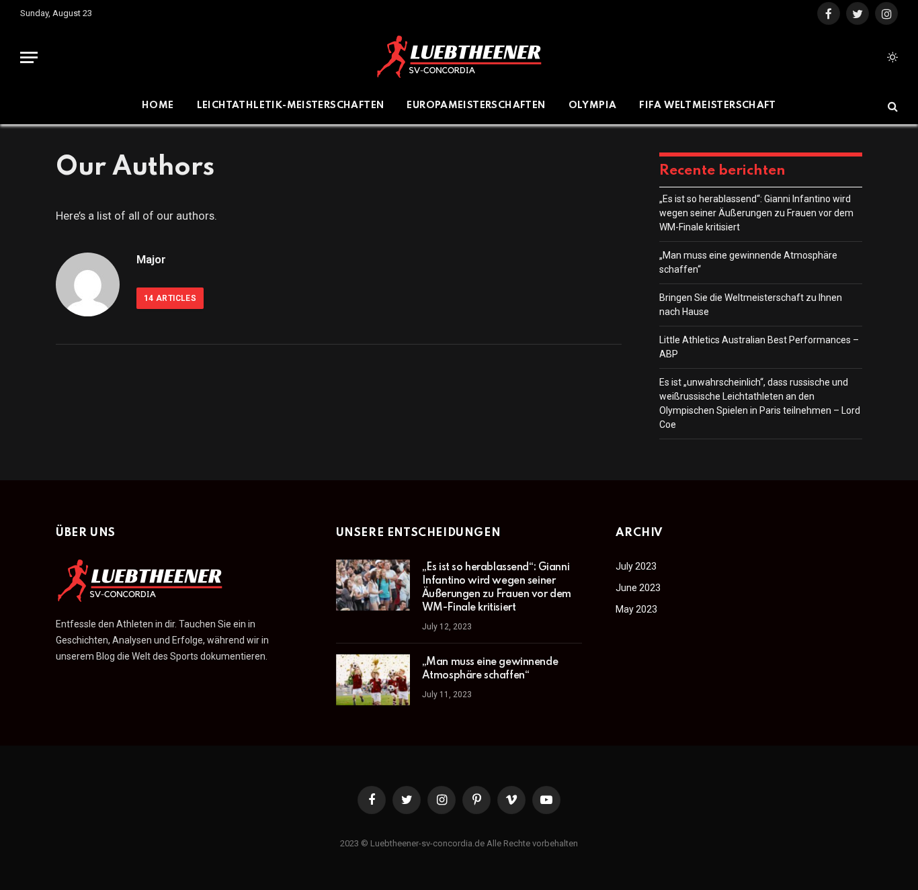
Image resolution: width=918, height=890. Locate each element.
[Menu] (29, 57)
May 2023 (636, 609)
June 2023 (638, 587)
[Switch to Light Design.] (891, 57)
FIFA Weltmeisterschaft (707, 105)
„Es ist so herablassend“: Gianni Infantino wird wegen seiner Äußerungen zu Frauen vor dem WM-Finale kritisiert (756, 212)
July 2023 (636, 566)
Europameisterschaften (476, 105)
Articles (170, 298)
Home (158, 105)
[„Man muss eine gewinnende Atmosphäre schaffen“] (373, 679)
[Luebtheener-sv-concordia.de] (459, 57)
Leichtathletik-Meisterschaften (290, 105)
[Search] (891, 106)
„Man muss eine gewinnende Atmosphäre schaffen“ (490, 669)
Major (151, 259)
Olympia (593, 105)
